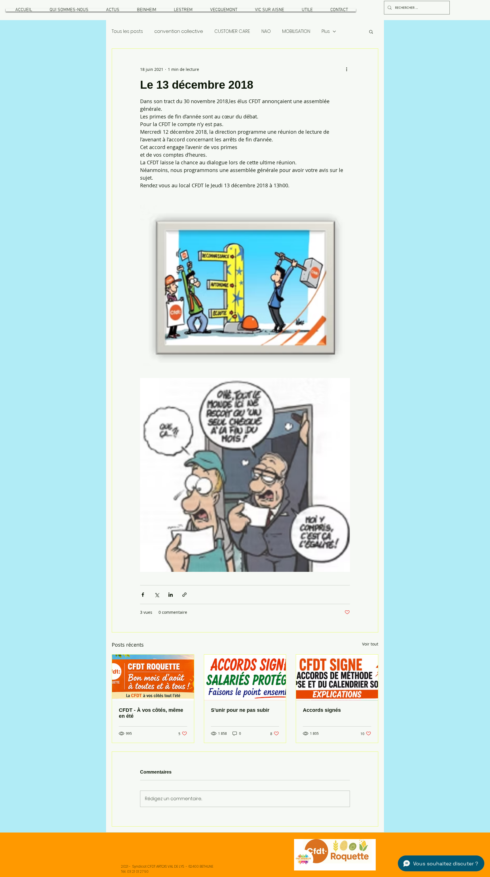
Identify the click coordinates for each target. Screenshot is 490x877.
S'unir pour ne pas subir (240, 710)
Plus (326, 31)
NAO (266, 31)
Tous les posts (127, 31)
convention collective (178, 31)
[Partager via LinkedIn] (170, 594)
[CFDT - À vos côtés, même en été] (153, 677)
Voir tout (370, 644)
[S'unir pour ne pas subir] (245, 677)
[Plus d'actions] (346, 69)
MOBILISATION (296, 31)
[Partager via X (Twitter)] (156, 594)
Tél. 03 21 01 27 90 (135, 871)
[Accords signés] (337, 677)
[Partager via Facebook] (142, 594)
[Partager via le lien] (184, 594)
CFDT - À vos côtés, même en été (151, 713)
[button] (68, 10)
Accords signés (322, 710)
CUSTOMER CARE (232, 31)
